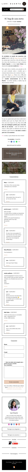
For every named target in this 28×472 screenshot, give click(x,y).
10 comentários (11, 139)
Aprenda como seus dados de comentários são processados (14, 388)
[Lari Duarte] (14, 4)
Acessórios (19, 21)
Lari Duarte (14, 413)
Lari (15, 21)
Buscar (23, 9)
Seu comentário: (8, 365)
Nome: (5, 344)
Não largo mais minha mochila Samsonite (14, 153)
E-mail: (5, 352)
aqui (12, 75)
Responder (5, 189)
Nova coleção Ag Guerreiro (14, 168)
